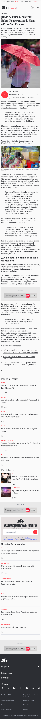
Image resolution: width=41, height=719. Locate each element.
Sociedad (4, 547)
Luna (3, 454)
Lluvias (3, 382)
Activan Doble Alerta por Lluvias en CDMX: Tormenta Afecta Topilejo (20, 401)
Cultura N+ (26, 705)
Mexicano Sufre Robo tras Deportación (13, 627)
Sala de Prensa (5, 705)
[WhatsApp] (33, 688)
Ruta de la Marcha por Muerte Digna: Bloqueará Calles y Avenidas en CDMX (19, 613)
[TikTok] (20, 688)
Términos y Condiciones (7, 700)
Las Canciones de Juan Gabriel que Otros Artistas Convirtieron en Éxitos (16, 582)
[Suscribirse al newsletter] (35, 532)
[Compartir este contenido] (38, 94)
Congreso (4, 609)
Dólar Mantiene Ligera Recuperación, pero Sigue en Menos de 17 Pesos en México (19, 597)
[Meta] (2, 688)
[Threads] (39, 688)
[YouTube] (27, 688)
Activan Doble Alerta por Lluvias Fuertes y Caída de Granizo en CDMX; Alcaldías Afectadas (20, 415)
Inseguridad (5, 624)
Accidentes (16, 487)
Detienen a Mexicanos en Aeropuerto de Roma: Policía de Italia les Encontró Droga (25, 477)
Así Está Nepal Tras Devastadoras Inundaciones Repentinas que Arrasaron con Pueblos (20, 552)
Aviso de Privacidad (15, 539)
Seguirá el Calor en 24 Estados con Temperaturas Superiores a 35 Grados (20, 458)
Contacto (25, 709)
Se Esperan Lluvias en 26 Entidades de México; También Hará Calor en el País (19, 386)
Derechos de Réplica (6, 695)
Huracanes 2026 (7, 440)
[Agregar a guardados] (33, 94)
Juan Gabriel (6, 578)
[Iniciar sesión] (32, 7)
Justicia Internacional (20, 473)
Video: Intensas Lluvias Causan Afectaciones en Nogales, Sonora (19, 430)
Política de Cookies (32, 539)
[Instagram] (14, 688)
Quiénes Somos (6, 673)
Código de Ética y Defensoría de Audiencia (31, 695)
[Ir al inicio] (20, 660)
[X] (8, 688)
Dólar (3, 593)
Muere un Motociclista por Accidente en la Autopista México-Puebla (17, 567)
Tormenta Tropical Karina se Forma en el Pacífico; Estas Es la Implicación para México (20, 444)
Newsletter (5, 677)
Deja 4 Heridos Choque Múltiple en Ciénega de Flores (25, 491)
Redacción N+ (16, 91)
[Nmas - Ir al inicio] (4, 7)
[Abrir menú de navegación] (37, 7)
